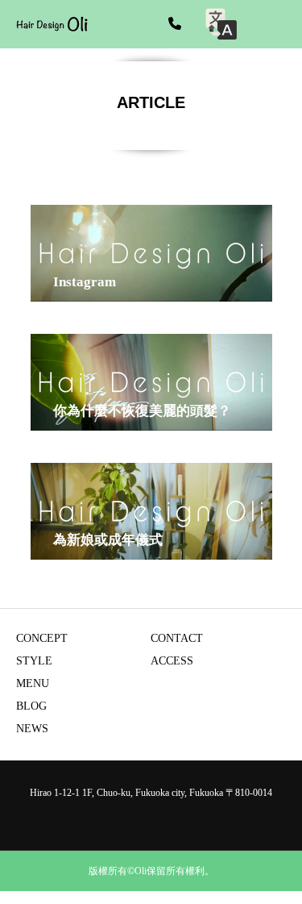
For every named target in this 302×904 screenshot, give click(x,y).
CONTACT (177, 638)
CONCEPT (42, 638)
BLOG (31, 706)
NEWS (32, 729)
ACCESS (172, 661)
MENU (32, 683)
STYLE (34, 661)
